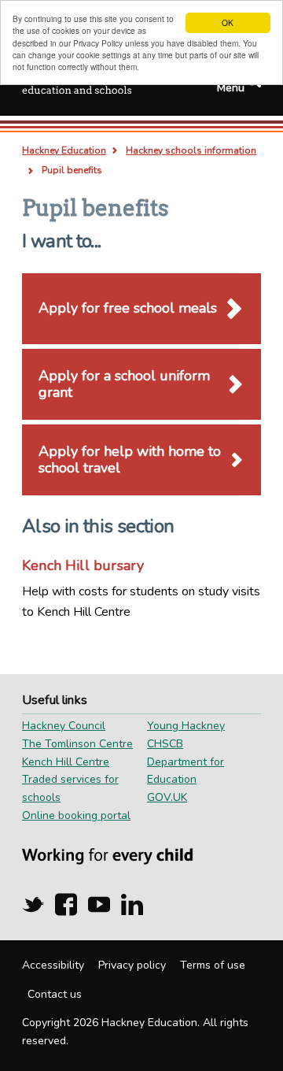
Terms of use (212, 965)
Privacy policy (132, 965)
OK (227, 22)
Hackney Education (64, 150)
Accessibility (53, 965)
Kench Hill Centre (65, 761)
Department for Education (185, 771)
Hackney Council (63, 725)
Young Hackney (186, 725)
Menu (230, 87)
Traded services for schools (70, 788)
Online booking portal (76, 815)
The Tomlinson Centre (77, 743)
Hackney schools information (191, 150)
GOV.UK (167, 797)
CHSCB (165, 743)
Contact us (55, 994)
